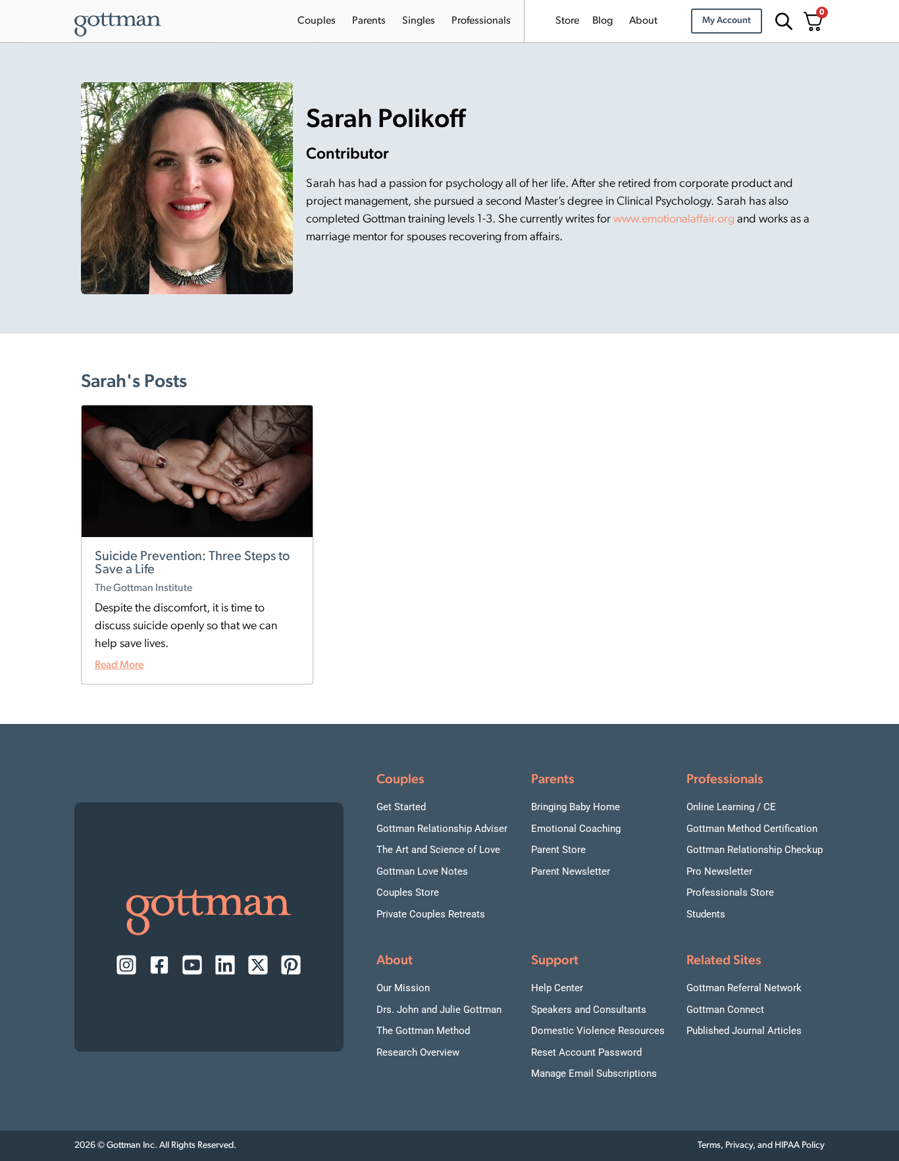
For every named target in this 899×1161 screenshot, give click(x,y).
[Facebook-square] (159, 964)
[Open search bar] (781, 21)
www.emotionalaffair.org (673, 220)
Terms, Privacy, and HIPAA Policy (761, 1145)
